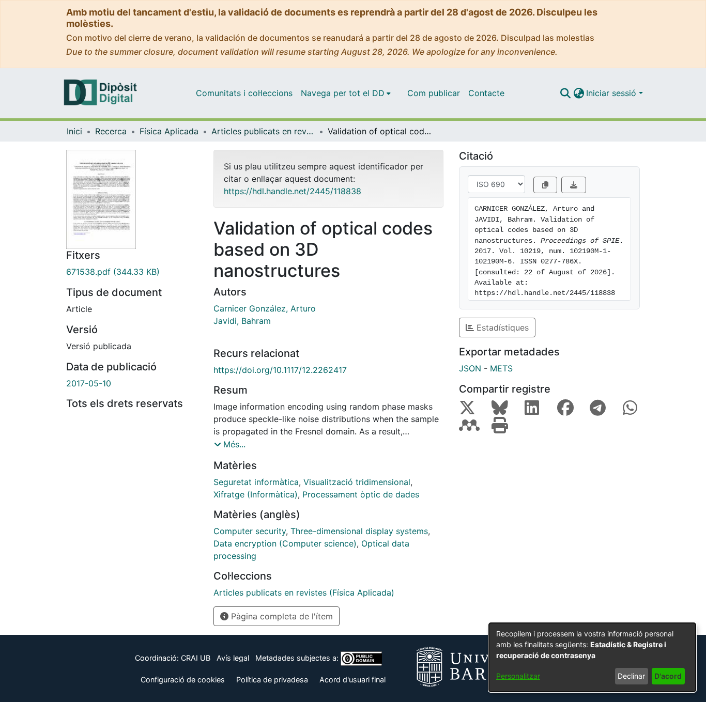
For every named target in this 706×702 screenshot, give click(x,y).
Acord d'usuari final (352, 679)
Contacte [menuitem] (486, 93)
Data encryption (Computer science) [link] (285, 543)
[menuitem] (346, 93)
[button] (565, 93)
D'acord (668, 676)
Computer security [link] (249, 531)
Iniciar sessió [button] (612, 93)
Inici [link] (74, 131)
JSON (470, 368)
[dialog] (592, 657)
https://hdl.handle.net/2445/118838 (292, 191)
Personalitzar (518, 676)
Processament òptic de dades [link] (360, 494)
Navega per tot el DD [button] (343, 93)
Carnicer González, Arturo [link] (264, 308)
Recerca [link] (111, 131)
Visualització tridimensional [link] (356, 482)
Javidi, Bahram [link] (242, 321)
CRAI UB (195, 657)
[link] (132, 272)
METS (501, 368)
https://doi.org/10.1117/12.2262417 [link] (280, 370)
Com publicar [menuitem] (433, 93)
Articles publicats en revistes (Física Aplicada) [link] (263, 131)
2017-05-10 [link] (88, 383)
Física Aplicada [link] (169, 131)
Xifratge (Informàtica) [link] (255, 494)
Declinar (631, 676)
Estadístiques (501, 327)
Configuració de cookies (183, 679)
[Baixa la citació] (573, 185)
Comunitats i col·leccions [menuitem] (244, 93)
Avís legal (233, 657)
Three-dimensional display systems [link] (359, 531)
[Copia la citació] (545, 185)
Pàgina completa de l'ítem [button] (280, 616)
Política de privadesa (272, 679)
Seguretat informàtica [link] (256, 482)
